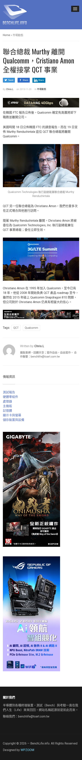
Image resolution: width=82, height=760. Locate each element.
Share (25, 80)
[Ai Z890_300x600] (31, 614)
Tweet (10, 80)
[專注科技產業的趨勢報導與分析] (15, 14)
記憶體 (7, 410)
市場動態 (41, 89)
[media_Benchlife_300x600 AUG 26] (31, 489)
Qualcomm (31, 327)
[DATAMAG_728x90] (41, 102)
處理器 (7, 401)
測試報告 (9, 392)
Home (6, 35)
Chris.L (9, 89)
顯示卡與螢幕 (12, 415)
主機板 (7, 406)
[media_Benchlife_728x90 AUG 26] (41, 314)
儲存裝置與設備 (13, 420)
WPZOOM (27, 750)
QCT (16, 327)
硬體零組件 (10, 397)
